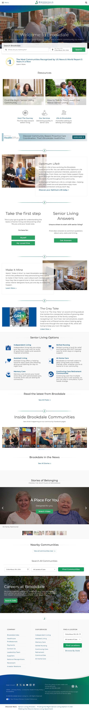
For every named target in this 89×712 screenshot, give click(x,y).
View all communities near (44, 551)
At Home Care (40, 659)
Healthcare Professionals (12, 640)
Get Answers (66, 240)
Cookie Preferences (31, 699)
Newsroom (11, 663)
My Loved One (23, 243)
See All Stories (44, 463)
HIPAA (8, 689)
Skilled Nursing (41, 646)
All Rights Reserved (36, 696)
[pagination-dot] (40, 449)
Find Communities (71, 569)
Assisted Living (41, 638)
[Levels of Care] (44, 569)
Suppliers (10, 656)
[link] (10, 437)
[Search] (86, 3)
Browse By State (72, 651)
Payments (11, 645)
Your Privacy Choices (17, 699)
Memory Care (40, 642)
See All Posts (44, 400)
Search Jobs (10, 601)
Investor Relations (14, 666)
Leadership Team (13, 652)
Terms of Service (62, 693)
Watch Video (44, 511)
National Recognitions (16, 659)
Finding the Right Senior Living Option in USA (55, 707)
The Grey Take (49, 308)
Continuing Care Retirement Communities (41, 652)
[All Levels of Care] (72, 639)
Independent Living (43, 635)
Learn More (10, 288)
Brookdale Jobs (13, 635)
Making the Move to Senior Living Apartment (35, 709)
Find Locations (73, 645)
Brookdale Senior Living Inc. (20, 696)
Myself (23, 238)
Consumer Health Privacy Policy (33, 689)
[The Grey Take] (21, 318)
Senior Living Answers (26, 707)
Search (79, 50)
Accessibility (10, 691)
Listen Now (44, 329)
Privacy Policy (16, 689)
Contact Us (11, 649)
